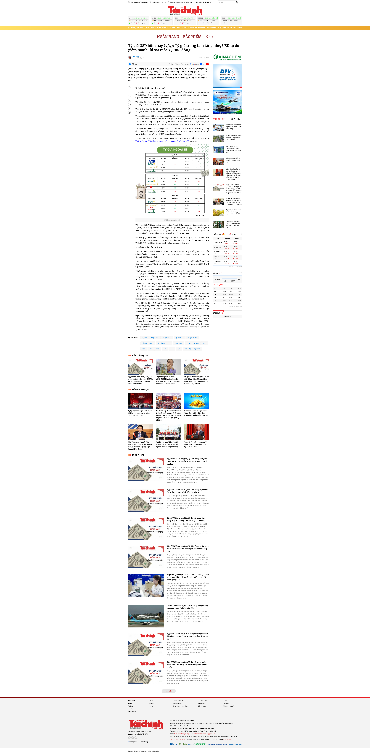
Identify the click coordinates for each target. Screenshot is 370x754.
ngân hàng (178, 343)
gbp (172, 349)
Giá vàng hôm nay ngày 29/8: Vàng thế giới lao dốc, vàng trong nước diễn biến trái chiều (196, 413)
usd (157, 349)
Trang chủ (131, 700)
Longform (131, 709)
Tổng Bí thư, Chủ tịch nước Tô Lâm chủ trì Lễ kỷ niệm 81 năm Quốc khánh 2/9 (196, 444)
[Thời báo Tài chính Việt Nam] (185, 10)
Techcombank (159, 141)
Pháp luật (225, 28)
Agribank (181, 141)
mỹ (151, 349)
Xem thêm (169, 691)
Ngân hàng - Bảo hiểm (179, 28)
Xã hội (219, 28)
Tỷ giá (209, 37)
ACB (187, 141)
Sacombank (171, 141)
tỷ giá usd (155, 338)
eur (165, 349)
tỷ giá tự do (192, 338)
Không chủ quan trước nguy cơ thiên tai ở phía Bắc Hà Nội (234, 127)
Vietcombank (141, 141)
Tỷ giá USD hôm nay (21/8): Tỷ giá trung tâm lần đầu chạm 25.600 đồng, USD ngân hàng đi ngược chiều (187, 636)
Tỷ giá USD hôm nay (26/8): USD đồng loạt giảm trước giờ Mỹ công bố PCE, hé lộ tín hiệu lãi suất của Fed (187, 461)
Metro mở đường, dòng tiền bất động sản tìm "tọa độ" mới (233, 138)
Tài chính (140, 28)
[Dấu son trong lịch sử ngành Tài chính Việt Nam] (218, 161)
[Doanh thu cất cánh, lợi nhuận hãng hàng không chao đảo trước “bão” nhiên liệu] (146, 616)
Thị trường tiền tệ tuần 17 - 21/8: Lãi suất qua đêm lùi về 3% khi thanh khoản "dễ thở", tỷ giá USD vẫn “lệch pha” (188, 577)
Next (241, 234)
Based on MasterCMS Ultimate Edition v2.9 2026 (143, 751)
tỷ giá (145, 338)
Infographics (132, 711)
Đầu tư (147, 28)
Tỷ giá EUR (167, 338)
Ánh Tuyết (136, 56)
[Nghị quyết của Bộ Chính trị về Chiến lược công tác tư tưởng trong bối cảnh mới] (140, 401)
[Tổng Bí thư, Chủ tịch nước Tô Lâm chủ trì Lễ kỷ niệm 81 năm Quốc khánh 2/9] (196, 432)
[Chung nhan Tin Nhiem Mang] (138, 741)
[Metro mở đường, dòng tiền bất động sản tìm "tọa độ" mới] (218, 138)
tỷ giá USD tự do (164, 343)
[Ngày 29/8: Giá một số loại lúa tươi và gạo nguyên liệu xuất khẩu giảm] (218, 212)
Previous (239, 234)
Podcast (130, 706)
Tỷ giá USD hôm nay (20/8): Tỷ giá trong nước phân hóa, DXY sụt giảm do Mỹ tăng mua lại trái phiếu (187, 664)
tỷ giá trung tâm (193, 343)
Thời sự (133, 28)
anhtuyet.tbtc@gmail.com (140, 57)
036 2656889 (227, 739)
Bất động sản (211, 28)
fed (144, 349)
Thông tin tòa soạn (177, 739)
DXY (204, 343)
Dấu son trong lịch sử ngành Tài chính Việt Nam (233, 160)
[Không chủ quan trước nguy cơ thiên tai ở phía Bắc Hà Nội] (218, 127)
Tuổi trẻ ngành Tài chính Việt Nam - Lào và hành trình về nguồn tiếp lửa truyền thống (167, 444)
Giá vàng (217, 234)
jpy (179, 349)
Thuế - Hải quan (156, 28)
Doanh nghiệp (192, 28)
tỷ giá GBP (179, 338)
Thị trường (202, 28)
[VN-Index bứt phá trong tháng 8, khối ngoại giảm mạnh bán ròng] (218, 149)
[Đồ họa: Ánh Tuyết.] (172, 217)
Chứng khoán (166, 28)
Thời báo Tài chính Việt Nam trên (179, 64)
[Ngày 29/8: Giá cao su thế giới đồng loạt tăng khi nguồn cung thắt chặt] (218, 224)
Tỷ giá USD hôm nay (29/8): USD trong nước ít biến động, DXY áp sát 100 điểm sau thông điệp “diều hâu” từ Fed (233, 189)
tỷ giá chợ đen (148, 343)
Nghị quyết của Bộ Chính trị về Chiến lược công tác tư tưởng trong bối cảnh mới (140, 413)
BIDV (150, 141)
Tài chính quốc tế (236, 28)
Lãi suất (216, 313)
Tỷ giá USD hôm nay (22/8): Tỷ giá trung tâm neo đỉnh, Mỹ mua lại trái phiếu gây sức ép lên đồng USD (188, 548)
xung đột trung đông (192, 349)
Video (130, 703)
